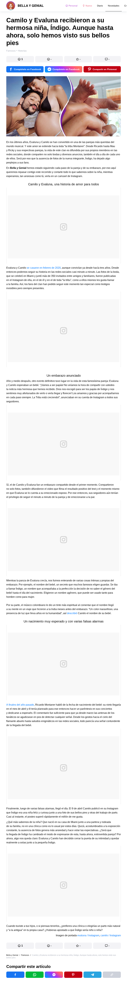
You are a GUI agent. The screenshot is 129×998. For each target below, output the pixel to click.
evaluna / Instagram (88, 935)
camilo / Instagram (111, 935)
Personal (73, 5)
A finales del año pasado (20, 704)
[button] (20, 59)
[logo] (25, 5)
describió (72, 613)
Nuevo (89, 5)
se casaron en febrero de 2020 (44, 267)
